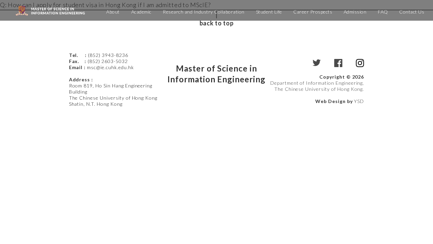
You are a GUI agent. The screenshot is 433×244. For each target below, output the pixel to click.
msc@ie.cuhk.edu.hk (110, 67)
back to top (216, 23)
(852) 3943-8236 (108, 55)
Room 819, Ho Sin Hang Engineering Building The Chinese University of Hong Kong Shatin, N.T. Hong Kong (113, 95)
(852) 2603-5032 (108, 61)
